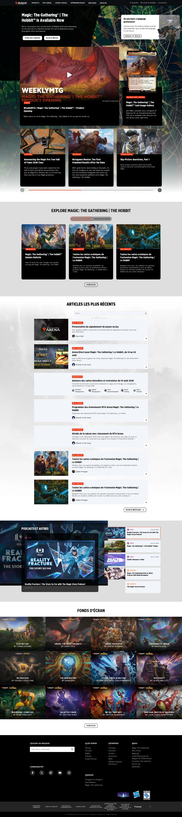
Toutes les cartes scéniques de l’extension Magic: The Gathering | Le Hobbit (91, 264)
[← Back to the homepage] (21, 2)
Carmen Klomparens (79, 391)
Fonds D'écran (91, 759)
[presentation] (146, 338)
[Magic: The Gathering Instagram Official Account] (69, 772)
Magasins (135, 3)
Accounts (163, 3)
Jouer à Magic (61, 3)
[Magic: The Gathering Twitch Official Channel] (51, 772)
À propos (112, 748)
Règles (87, 753)
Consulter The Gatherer (141, 761)
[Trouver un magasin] (72, 749)
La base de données (149, 3)
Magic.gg (135, 753)
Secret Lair (136, 764)
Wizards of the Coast (83, 365)
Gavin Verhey (126, 391)
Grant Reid (80, 336)
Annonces (77, 377)
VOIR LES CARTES (32, 38)
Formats (88, 750)
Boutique (92, 3)
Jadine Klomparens (96, 391)
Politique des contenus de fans (95, 806)
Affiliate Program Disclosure (115, 762)
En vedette (78, 455)
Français (128, 36)
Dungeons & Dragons (93, 779)
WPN (110, 759)
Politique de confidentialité (66, 806)
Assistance (112, 756)
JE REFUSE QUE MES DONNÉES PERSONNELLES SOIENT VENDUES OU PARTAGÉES (110, 806)
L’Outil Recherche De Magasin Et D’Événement (142, 757)
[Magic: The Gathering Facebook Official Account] (32, 772)
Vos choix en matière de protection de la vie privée (125, 807)
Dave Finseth (139, 391)
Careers (111, 753)
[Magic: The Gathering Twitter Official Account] (41, 772)
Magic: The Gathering (140, 748)
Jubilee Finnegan (82, 472)
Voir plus (91, 285)
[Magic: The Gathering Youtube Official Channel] (60, 772)
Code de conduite (51, 806)
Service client (81, 806)
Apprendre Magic (78, 3)
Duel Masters (90, 782)
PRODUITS (35, 3)
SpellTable (136, 767)
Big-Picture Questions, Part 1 (139, 170)
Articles (103, 3)
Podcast (88, 756)
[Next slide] (160, 190)
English (137, 36)
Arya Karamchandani (113, 391)
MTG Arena (47, 3)
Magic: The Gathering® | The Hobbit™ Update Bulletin (43, 264)
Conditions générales (36, 806)
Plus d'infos (52, 38)
